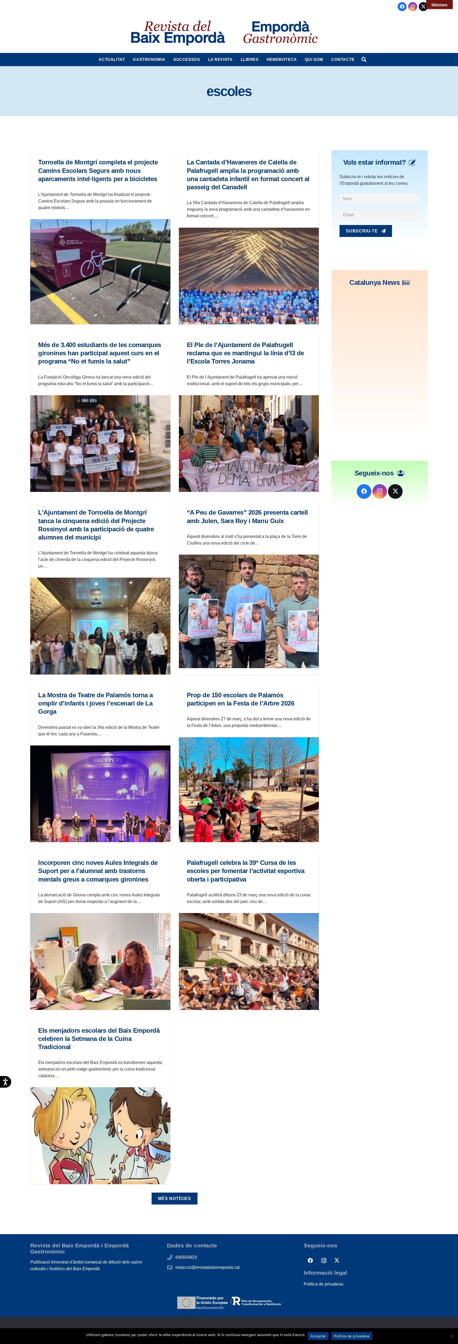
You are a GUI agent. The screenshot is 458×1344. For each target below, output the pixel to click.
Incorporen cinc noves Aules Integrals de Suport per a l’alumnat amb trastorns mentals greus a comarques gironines (98, 871)
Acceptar (318, 1336)
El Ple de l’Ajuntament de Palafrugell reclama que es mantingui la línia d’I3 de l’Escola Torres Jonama (245, 353)
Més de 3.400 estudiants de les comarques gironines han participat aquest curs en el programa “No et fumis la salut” (99, 353)
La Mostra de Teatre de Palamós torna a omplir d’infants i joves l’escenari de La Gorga (95, 703)
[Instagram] (412, 6)
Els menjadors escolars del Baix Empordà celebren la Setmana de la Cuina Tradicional (99, 1038)
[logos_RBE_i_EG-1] (177, 33)
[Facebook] (402, 6)
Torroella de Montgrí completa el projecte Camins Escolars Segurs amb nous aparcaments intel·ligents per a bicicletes (98, 170)
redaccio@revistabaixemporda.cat (207, 1267)
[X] (423, 6)
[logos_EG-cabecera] (280, 33)
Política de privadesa (323, 1284)
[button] (127, 59)
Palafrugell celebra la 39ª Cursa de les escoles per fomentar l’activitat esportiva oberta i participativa (246, 871)
